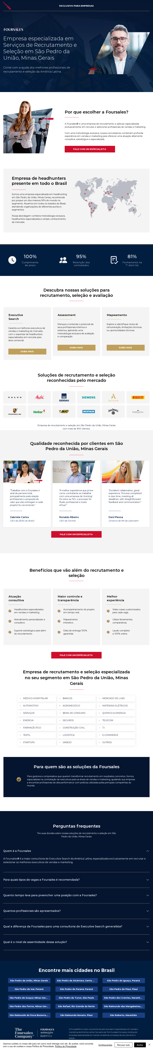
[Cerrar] (149, 1045)
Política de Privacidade (65, 1046)
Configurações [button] (105, 1044)
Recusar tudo (123, 1044)
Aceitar (140, 1044)
